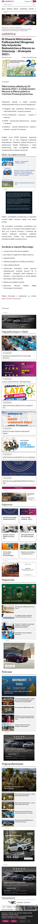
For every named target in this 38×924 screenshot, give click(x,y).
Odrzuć (14, 921)
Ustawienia (22, 921)
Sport (31, 9)
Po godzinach (18, 27)
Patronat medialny (7, 910)
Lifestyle (23, 9)
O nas (3, 907)
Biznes (9, 9)
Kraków (9, 783)
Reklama (9, 907)
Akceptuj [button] (5, 921)
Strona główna (5, 27)
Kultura (9, 597)
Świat (16, 9)
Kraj (3, 9)
